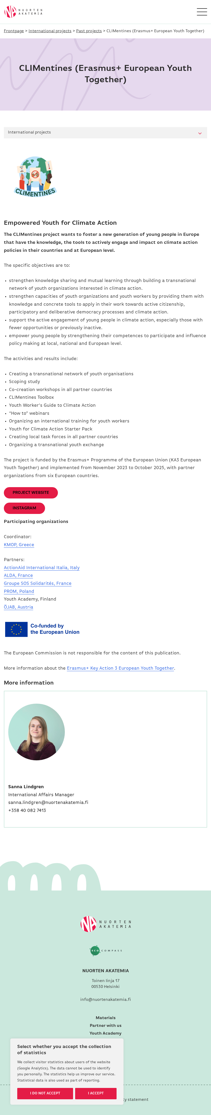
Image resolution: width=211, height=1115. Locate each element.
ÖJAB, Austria (18, 607)
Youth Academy (105, 1033)
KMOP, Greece (19, 545)
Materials (106, 1018)
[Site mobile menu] (202, 11)
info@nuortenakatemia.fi (105, 1000)
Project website (31, 493)
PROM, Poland (19, 591)
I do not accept (45, 1093)
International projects (50, 31)
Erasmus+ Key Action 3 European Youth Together (120, 668)
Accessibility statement (125, 1100)
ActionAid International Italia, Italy (42, 568)
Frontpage (14, 31)
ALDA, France (18, 575)
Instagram (24, 508)
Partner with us (105, 1026)
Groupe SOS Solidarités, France (38, 583)
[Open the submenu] (200, 133)
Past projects (89, 31)
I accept (96, 1093)
